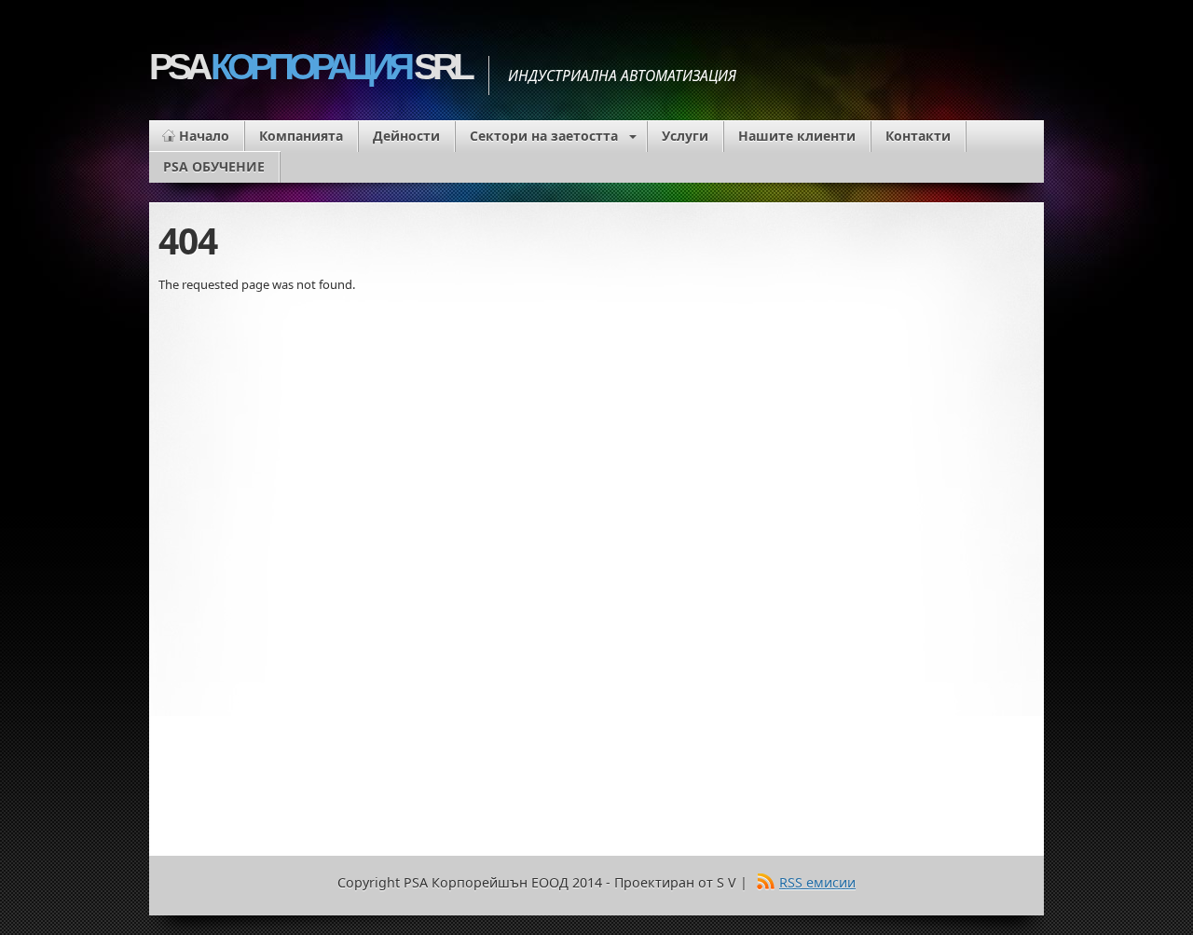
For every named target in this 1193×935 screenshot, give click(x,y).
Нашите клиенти (797, 135)
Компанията (301, 135)
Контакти (918, 135)
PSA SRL (309, 67)
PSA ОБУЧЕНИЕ (214, 166)
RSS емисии (817, 882)
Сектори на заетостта (544, 135)
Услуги (685, 135)
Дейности (406, 135)
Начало (204, 135)
